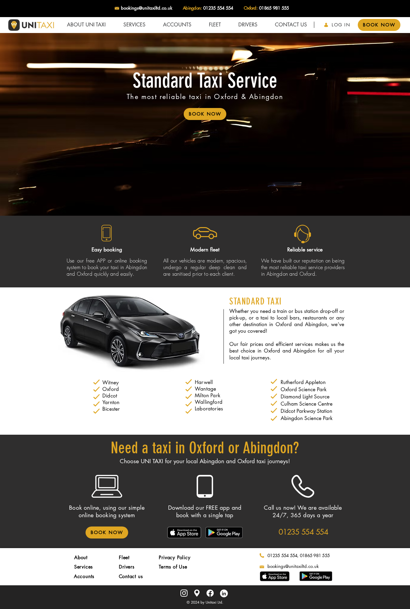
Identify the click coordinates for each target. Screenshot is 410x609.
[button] (134, 24)
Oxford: (251, 8)
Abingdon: (192, 8)
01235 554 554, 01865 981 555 (298, 555)
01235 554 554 (218, 8)
